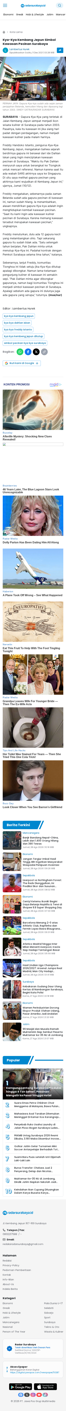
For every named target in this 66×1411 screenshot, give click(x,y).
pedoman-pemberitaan (17, 1270)
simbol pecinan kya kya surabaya (25, 343)
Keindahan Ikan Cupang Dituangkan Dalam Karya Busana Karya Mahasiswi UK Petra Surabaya (36, 1193)
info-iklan (8, 1279)
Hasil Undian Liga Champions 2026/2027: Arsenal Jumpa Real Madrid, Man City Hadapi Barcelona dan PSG (42, 970)
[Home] (4, 32)
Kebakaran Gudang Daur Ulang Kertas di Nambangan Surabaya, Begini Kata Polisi (43, 989)
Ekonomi (28, 854)
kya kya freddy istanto (18, 329)
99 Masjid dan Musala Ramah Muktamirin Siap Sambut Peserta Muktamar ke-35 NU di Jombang (43, 1032)
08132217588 (10, 1234)
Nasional (8, 1327)
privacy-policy (11, 1265)
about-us (8, 1284)
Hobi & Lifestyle (12, 1312)
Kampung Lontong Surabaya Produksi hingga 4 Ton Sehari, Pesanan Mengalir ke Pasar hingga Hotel (33, 1091)
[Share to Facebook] (28, 351)
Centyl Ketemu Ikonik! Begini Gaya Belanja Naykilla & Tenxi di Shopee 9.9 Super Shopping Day (42, 904)
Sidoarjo (48, 1312)
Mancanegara (31, 833)
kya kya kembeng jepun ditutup (23, 336)
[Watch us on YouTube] (39, 1395)
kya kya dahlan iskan (17, 322)
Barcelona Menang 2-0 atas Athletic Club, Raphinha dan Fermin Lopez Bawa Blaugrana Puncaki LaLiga (41, 927)
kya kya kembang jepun (19, 316)
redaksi (7, 1260)
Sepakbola (29, 875)
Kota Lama (16, 32)
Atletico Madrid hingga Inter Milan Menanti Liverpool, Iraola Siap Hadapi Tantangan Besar (41, 947)
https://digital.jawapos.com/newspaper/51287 (34, 1372)
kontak (7, 1275)
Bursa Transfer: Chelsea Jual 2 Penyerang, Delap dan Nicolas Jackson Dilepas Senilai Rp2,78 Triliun (37, 1171)
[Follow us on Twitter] (27, 1395)
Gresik (6, 1308)
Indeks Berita (10, 1289)
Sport (47, 1317)
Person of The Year (14, 1331)
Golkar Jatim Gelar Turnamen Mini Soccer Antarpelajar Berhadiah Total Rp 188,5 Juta (37, 1150)
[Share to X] (36, 351)
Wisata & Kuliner (53, 1331)
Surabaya (28, 981)
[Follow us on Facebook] (21, 1395)
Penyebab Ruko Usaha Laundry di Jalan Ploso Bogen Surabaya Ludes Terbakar (36, 1128)
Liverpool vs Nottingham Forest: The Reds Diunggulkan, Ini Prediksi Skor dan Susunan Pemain (42, 884)
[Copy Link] (44, 351)
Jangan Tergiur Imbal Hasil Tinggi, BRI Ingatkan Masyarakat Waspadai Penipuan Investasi (42, 862)
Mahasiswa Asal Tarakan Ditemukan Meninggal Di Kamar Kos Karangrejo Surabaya (36, 1117)
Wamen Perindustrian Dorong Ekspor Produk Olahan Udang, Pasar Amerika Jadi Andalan (41, 1010)
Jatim (26, 1024)
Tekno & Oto (51, 1327)
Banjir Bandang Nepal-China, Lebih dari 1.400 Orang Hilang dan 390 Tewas (40, 840)
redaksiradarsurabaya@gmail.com (23, 1244)
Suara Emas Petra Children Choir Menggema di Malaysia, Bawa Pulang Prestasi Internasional (37, 1106)
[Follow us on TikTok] (45, 1395)
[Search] (59, 5)
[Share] (60, 50)
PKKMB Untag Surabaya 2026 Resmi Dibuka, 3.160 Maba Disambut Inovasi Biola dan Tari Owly (37, 1139)
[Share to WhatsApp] (20, 351)
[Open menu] (5, 5)
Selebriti (48, 1308)
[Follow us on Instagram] (33, 1395)
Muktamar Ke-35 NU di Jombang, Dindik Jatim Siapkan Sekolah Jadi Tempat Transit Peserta (35, 1182)
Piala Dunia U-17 (53, 1303)
